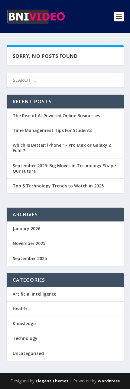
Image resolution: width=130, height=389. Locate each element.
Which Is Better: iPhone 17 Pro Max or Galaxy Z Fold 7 (62, 147)
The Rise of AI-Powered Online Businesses (56, 115)
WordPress (109, 381)
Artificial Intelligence (34, 294)
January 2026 (26, 228)
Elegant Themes (52, 381)
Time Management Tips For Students (52, 130)
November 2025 (29, 243)
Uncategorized (28, 353)
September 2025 (30, 258)
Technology (25, 338)
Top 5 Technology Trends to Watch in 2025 (58, 186)
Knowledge (24, 323)
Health (20, 309)
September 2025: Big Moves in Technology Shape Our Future (64, 168)
